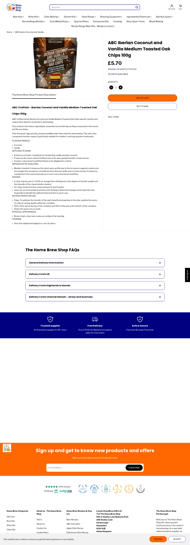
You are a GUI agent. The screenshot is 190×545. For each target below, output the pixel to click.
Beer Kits (18, 16)
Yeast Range (88, 16)
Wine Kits (33, 16)
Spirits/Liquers (164, 16)
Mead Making (156, 21)
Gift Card (11, 516)
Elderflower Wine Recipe (77, 532)
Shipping (112, 69)
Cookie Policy (43, 532)
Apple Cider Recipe (74, 528)
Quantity (113, 82)
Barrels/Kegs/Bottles (33, 21)
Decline (158, 539)
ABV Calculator (73, 524)
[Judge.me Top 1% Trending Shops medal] (128, 488)
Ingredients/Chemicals (138, 16)
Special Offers (81, 21)
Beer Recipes (72, 519)
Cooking (117, 21)
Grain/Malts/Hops (59, 21)
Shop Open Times (135, 21)
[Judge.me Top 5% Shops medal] (140, 488)
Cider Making (51, 16)
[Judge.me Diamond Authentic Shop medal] (82, 488)
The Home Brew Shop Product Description (34, 94)
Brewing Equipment (110, 16)
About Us (41, 524)
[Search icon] (137, 7)
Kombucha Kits (101, 21)
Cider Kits (11, 529)
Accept (177, 539)
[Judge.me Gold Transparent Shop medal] (117, 488)
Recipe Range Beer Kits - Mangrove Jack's (92, 26)
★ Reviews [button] (187, 275)
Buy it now (142, 106)
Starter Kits (70, 16)
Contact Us (42, 528)
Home (9, 32)
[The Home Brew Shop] (14, 7)
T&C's (39, 519)
